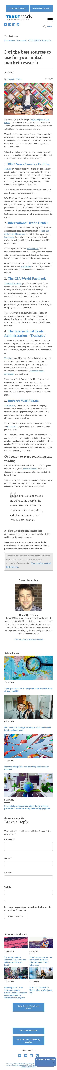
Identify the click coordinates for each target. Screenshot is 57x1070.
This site (7, 169)
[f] (9, 24)
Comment (9, 839)
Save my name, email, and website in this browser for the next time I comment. (28, 908)
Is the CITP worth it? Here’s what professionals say (40, 990)
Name (7, 858)
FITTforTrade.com (28, 1031)
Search (49, 26)
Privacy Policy (31, 1066)
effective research (30, 469)
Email (7, 873)
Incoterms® (22, 40)
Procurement (9, 40)
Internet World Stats (23, 401)
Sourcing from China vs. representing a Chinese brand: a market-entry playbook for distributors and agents (15, 993)
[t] (5, 24)
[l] (13, 24)
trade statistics (32, 248)
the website (26, 266)
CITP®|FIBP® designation (39, 40)
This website (9, 405)
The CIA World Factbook (27, 279)
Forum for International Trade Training (24, 1065)
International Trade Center (28, 223)
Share (47, 79)
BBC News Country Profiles (28, 164)
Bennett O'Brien (14, 79)
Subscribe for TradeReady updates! (29, 1007)
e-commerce (12, 426)
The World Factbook (13, 283)
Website (7, 887)
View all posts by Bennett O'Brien (28, 639)
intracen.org (9, 237)
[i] (18, 24)
